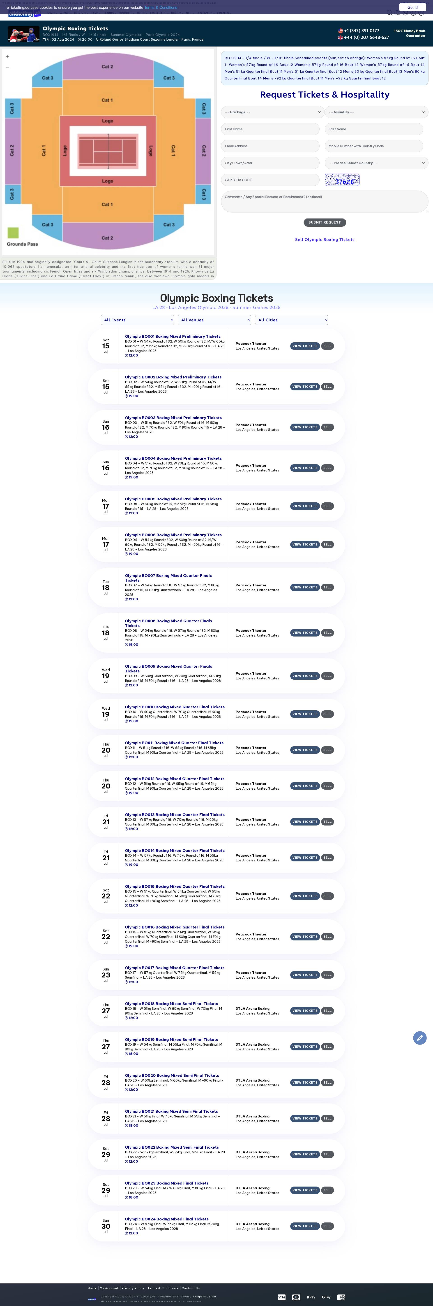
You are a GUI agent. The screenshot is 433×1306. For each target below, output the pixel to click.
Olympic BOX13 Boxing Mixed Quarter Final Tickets (175, 814)
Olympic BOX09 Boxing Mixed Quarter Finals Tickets (168, 669)
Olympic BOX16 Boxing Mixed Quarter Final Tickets (175, 927)
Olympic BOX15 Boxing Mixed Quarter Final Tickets (175, 886)
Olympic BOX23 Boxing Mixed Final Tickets (167, 1183)
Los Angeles (245, 348)
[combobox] (273, 112)
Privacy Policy (133, 1288)
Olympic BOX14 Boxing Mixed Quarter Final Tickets (175, 850)
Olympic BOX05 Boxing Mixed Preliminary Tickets (173, 499)
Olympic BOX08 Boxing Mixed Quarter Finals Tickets (168, 623)
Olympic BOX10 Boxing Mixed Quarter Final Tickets (175, 706)
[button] (7, 56)
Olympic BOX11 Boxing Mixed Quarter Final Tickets (174, 742)
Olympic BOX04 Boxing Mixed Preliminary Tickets (173, 458)
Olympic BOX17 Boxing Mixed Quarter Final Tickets (174, 967)
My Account (110, 1288)
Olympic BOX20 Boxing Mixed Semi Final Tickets (172, 1075)
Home (93, 1288)
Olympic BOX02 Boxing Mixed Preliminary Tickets (173, 377)
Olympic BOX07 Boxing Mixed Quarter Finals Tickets (168, 578)
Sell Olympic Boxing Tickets (325, 239)
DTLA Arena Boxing (252, 1008)
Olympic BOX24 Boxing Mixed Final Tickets (167, 1219)
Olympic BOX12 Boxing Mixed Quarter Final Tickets (174, 778)
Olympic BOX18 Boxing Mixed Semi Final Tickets (171, 1003)
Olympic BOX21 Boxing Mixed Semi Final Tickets (171, 1111)
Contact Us (191, 1288)
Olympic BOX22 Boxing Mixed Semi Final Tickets (172, 1147)
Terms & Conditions (160, 7)
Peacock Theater (251, 343)
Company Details (204, 1296)
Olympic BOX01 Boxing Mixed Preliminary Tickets (173, 336)
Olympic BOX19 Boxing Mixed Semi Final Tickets (171, 1039)
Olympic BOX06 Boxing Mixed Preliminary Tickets (173, 534)
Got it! (413, 7)
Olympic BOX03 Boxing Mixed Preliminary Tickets (173, 417)
